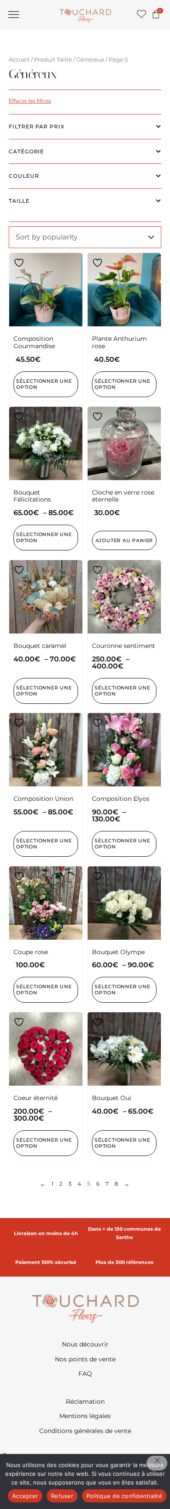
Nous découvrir (85, 1344)
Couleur (24, 176)
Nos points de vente (85, 1359)
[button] (14, 15)
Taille (19, 200)
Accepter (25, 1495)
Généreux (90, 59)
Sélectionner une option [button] (44, 384)
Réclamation (85, 1401)
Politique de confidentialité (124, 1495)
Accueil (19, 59)
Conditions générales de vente (85, 1431)
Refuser (62, 1495)
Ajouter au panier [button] (124, 540)
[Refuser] (157, 1463)
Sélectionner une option (44, 537)
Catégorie (26, 151)
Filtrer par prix (37, 126)
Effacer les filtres (30, 100)
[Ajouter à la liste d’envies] (20, 262)
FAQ (85, 1373)
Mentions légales (85, 1416)
